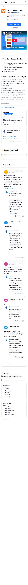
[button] (14, 122)
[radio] (7, 380)
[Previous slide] (2, 52)
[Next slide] (25, 52)
